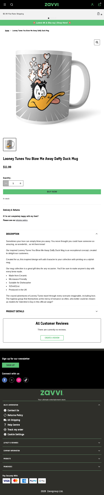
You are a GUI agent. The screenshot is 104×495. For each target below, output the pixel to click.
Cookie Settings (16, 434)
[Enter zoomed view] (97, 42)
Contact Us (13, 410)
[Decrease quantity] (6, 183)
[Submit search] (11, 4)
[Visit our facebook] (4, 380)
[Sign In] (92, 4)
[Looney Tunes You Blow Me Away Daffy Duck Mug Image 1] (9, 144)
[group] (52, 87)
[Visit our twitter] (11, 380)
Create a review (52, 337)
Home (7, 30)
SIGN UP (10, 365)
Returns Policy (15, 415)
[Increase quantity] (20, 183)
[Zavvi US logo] (52, 4)
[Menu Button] (4, 4)
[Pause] (101, 15)
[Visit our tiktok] (25, 380)
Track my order (15, 429)
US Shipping (14, 419)
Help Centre (14, 424)
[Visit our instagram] (18, 380)
